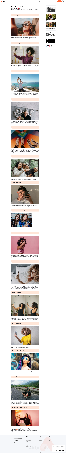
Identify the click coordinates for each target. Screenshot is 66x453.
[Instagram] (15, 440)
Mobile (30, 1)
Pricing (39, 1)
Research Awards (35, 452)
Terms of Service (43, 452)
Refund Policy (46, 452)
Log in (63, 1)
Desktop (26, 1)
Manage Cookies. (59, 448)
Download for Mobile (40, 440)
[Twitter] (17, 440)
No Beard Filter (28, 441)
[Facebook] (16, 440)
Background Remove (28, 440)
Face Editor (27, 442)
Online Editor (21, 1)
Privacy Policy (39, 452)
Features (34, 1)
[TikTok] (14, 440)
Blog (41, 1)
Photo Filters (27, 445)
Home (12, 4)
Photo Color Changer (28, 446)
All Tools (27, 447)
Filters (17, 429)
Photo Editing (16, 4)
